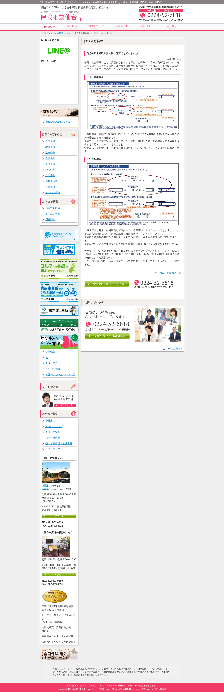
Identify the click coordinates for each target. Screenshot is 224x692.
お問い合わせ (52, 437)
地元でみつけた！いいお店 (60, 374)
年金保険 (50, 175)
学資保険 (50, 158)
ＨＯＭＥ (44, 33)
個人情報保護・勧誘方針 (58, 443)
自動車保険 (51, 181)
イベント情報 (53, 368)
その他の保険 (52, 192)
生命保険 (50, 152)
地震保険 (50, 147)
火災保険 (50, 141)
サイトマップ (52, 449)
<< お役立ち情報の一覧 (167, 273)
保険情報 (50, 351)
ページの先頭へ (174, 348)
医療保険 (50, 164)
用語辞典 (50, 219)
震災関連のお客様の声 (58, 122)
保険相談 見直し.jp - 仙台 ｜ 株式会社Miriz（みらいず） (98, 689)
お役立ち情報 (57, 33)
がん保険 (50, 169)
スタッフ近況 (53, 363)
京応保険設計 (160, 689)
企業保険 (50, 187)
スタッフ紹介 (52, 432)
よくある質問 (52, 214)
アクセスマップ (53, 426)
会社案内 (50, 420)
